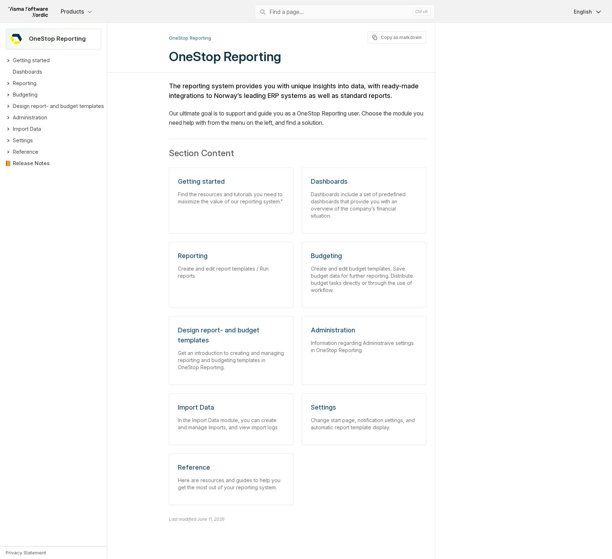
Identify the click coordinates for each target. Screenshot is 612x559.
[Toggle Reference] (8, 152)
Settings (23, 140)
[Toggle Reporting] (8, 83)
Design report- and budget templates (58, 106)
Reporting (24, 83)
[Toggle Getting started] (8, 60)
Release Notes (31, 163)
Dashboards (27, 72)
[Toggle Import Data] (8, 129)
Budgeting (25, 94)
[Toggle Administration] (8, 118)
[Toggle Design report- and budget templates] (8, 106)
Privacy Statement (26, 552)
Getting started (31, 60)
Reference (25, 152)
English (583, 12)
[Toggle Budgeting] (8, 95)
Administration (30, 117)
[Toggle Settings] (8, 140)
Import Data (27, 129)
